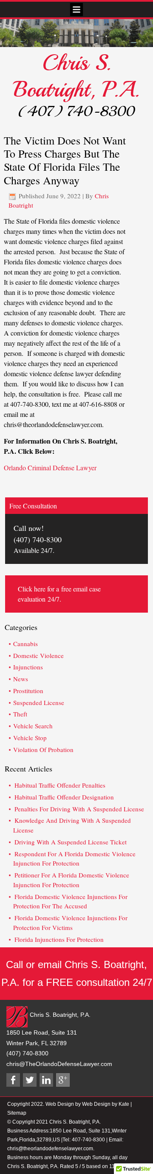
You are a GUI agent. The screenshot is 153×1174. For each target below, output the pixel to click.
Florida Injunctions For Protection (59, 939)
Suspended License (38, 702)
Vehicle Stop (30, 737)
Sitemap (16, 1113)
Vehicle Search (33, 726)
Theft (20, 714)
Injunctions (28, 667)
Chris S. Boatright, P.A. (76, 76)
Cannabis (25, 643)
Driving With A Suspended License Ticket (70, 842)
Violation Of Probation (43, 749)
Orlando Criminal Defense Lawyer (50, 467)
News (20, 678)
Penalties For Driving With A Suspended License (79, 809)
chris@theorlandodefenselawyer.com (50, 1149)
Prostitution (28, 690)
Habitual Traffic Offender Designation (64, 797)
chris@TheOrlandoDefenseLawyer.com (59, 1063)
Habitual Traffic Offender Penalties (59, 785)
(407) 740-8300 (76, 111)
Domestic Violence (38, 655)
